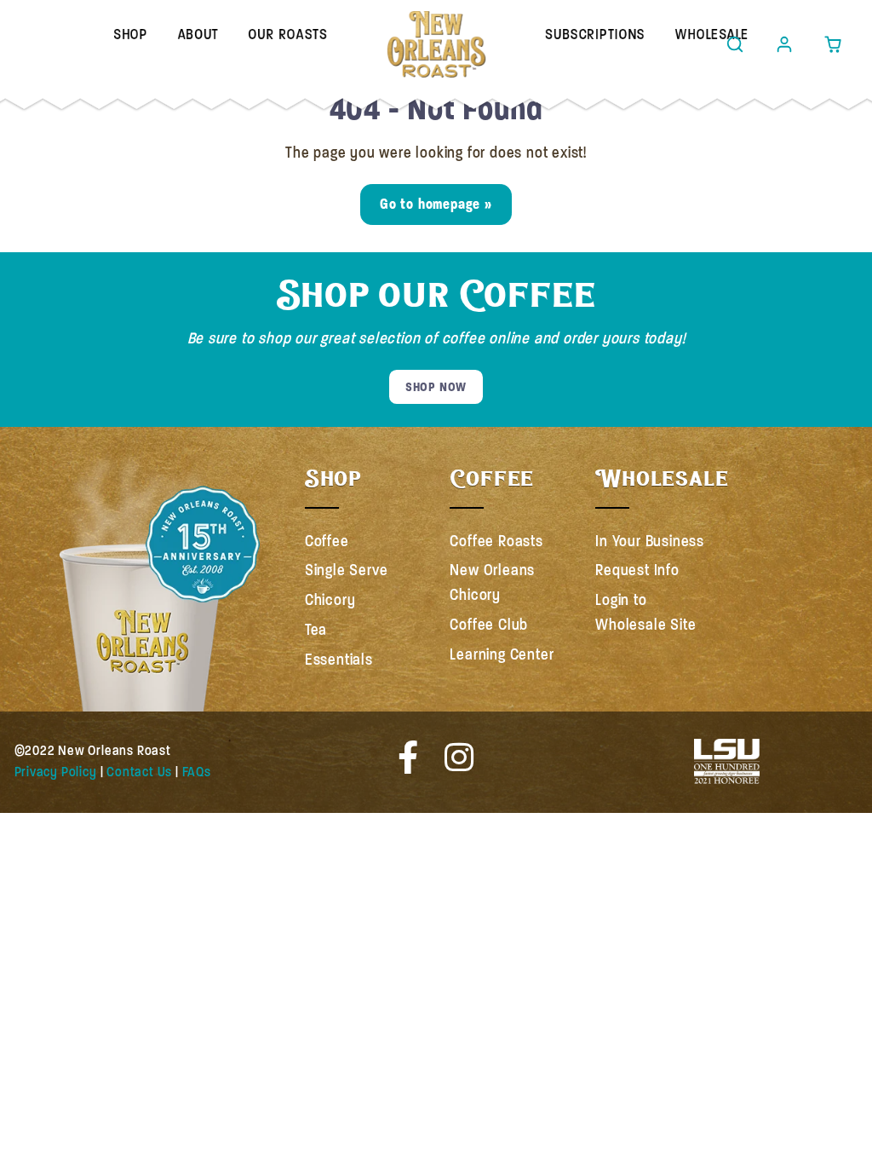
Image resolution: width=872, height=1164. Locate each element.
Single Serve (346, 570)
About (197, 35)
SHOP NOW (436, 387)
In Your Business (649, 541)
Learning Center (502, 654)
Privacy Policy (55, 772)
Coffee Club (489, 624)
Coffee (327, 541)
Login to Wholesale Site (645, 612)
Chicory (330, 600)
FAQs (196, 772)
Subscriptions (595, 35)
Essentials (339, 659)
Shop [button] (130, 35)
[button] (735, 44)
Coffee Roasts (496, 541)
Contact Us (139, 772)
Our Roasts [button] (287, 35)
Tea (316, 629)
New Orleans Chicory (492, 582)
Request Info (637, 570)
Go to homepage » (436, 204)
